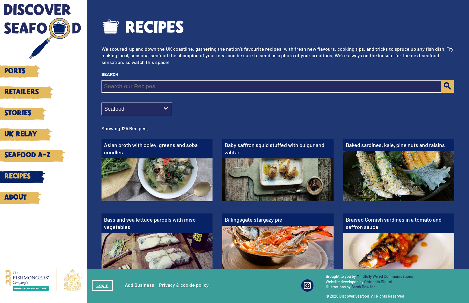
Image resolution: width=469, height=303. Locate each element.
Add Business (139, 285)
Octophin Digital (378, 281)
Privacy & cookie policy (184, 285)
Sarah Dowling (363, 287)
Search (110, 74)
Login (102, 285)
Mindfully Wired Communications (385, 276)
